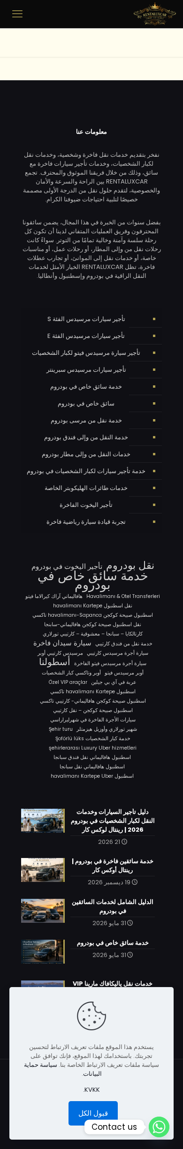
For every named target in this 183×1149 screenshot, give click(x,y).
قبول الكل (93, 1113)
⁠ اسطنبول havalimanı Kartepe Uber (93, 776)
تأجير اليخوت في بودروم (66, 566)
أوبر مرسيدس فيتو (124, 672)
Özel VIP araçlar (68, 682)
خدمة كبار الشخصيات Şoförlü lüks (92, 738)
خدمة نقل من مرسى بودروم (86, 420)
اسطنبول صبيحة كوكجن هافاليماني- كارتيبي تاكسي (93, 701)
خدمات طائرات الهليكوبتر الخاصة (86, 487)
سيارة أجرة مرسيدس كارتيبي (117, 653)
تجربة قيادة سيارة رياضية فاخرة (86, 521)
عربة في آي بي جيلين (114, 682)
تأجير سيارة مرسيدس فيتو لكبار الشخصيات (86, 352)
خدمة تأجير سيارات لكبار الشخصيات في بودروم (86, 471)
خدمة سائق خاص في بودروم (86, 386)
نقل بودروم (130, 565)
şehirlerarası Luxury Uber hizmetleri (93, 747)
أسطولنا (54, 662)
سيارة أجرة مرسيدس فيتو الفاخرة (110, 663)
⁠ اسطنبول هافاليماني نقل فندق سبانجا (92, 757)
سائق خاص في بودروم (86, 403)
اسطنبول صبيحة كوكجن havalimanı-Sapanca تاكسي (92, 615)
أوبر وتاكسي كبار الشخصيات (71, 672)
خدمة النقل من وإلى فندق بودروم (86, 437)
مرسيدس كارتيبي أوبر (60, 653)
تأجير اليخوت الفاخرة (86, 504)
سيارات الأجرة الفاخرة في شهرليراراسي (93, 719)
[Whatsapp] (159, 1127)
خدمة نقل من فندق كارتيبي (123, 643)
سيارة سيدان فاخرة (62, 642)
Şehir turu (61, 729)
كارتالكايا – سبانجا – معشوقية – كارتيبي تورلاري (93, 633)
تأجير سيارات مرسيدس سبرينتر (86, 369)
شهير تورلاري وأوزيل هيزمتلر (106, 729)
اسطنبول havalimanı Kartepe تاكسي (93, 691)
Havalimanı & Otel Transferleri (123, 596)
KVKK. (91, 1089)
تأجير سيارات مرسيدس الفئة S (86, 318)
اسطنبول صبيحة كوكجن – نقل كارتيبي (93, 710)
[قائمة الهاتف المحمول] (17, 14)
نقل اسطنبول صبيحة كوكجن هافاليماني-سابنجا (92, 624)
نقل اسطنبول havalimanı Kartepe (92, 605)
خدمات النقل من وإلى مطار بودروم (86, 454)
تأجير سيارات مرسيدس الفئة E (86, 335)
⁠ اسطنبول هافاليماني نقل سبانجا (93, 766)
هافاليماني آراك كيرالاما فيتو (54, 596)
